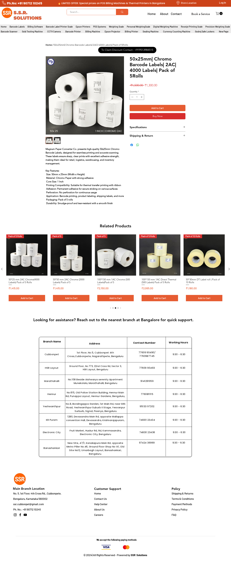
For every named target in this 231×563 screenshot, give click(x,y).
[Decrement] (132, 97)
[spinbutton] (137, 97)
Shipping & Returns (182, 493)
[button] (219, 13)
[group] (115, 269)
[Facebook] (20, 515)
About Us (99, 509)
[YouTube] (25, 515)
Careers (98, 514)
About (164, 14)
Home (49, 44)
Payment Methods (182, 504)
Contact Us (100, 498)
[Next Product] (229, 269)
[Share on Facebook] (132, 145)
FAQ (174, 514)
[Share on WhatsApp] (138, 145)
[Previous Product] (2, 269)
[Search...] (122, 12)
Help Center (100, 504)
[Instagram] (15, 515)
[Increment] (142, 97)
